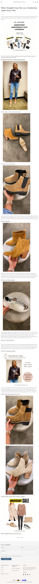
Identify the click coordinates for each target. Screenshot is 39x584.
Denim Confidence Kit (15, 570)
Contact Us (25, 572)
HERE (4, 56)
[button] (1, 2)
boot (5, 273)
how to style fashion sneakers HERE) (24, 333)
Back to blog (20, 537)
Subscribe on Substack (4, 573)
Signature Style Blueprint (16, 568)
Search (2, 567)
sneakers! (33, 332)
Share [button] (3, 14)
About (2, 571)
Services (2, 569)
